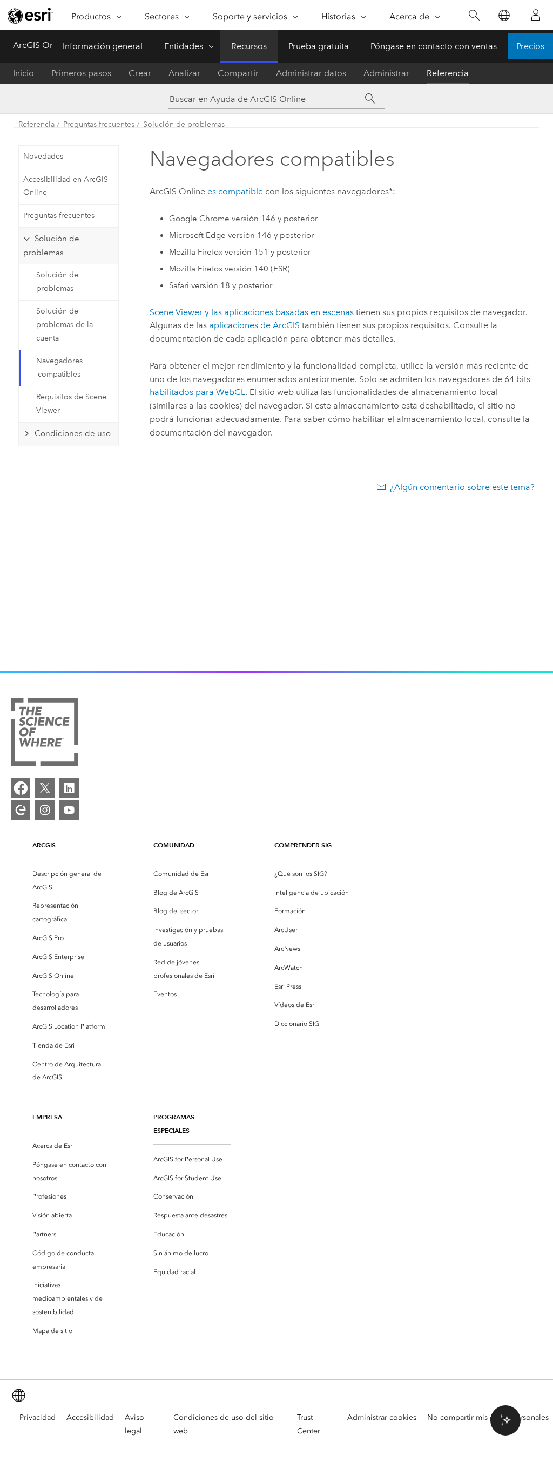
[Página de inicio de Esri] (30, 15)
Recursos (249, 46)
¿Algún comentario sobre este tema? (462, 487)
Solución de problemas (184, 124)
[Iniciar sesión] (535, 15)
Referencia (448, 73)
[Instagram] (45, 810)
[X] (45, 788)
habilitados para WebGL (197, 392)
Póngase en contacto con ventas (433, 46)
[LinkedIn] (69, 788)
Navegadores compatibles (59, 367)
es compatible (235, 191)
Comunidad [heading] (173, 845)
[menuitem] (71, 881)
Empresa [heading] (47, 1117)
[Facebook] (20, 788)
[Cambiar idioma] (503, 15)
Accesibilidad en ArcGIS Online (65, 186)
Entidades (183, 46)
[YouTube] (69, 810)
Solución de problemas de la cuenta (64, 325)
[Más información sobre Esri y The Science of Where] (44, 734)
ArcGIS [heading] (44, 845)
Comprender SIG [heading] (303, 845)
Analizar (184, 73)
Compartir (238, 73)
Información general (103, 46)
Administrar (386, 73)
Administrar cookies (381, 1417)
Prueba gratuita (318, 46)
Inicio (23, 73)
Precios (530, 46)
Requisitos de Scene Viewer (71, 403)
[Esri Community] (20, 810)
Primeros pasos (81, 73)
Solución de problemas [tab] (51, 245)
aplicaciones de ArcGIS (254, 325)
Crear (140, 73)
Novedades (43, 156)
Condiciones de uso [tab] (73, 433)
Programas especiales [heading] (173, 1123)
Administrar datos (311, 73)
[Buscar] (474, 15)
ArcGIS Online (41, 45)
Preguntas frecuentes (98, 124)
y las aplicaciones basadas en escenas (252, 312)
